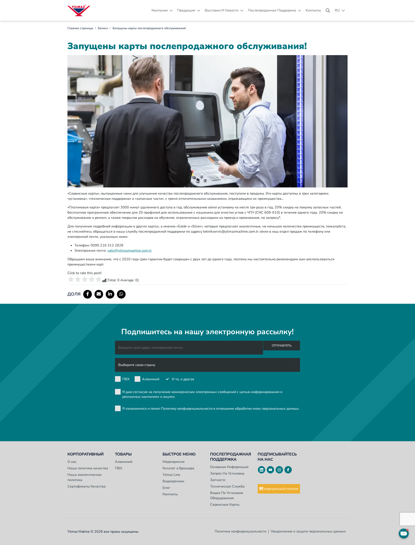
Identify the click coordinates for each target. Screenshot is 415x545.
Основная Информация (229, 467)
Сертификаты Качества (86, 486)
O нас (72, 461)
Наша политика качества (87, 468)
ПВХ (125, 379)
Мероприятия (174, 461)
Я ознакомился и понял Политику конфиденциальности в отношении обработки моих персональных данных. (211, 408)
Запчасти (217, 480)
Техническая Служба (227, 486)
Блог (166, 487)
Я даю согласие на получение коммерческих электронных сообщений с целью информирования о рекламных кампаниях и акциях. (202, 394)
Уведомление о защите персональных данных (308, 531)
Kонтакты (313, 10)
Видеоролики (173, 481)
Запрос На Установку (227, 473)
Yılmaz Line (171, 474)
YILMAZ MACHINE (78, 10)
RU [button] (337, 10)
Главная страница (80, 28)
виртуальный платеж (280, 488)
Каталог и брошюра (178, 468)
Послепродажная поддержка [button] (272, 10)
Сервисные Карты (224, 504)
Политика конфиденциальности (240, 531)
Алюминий (150, 379)
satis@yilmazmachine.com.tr (129, 250)
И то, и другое (183, 379)
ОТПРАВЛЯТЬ (282, 346)
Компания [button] (160, 10)
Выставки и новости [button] (221, 10)
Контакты (170, 494)
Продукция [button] (186, 10)
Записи (102, 28)
